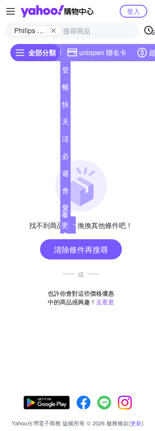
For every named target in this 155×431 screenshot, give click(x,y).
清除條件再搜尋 (81, 249)
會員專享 (65, 192)
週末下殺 (65, 175)
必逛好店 (65, 158)
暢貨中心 (65, 89)
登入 (133, 11)
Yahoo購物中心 (57, 11)
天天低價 (65, 123)
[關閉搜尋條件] (53, 30)
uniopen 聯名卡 (103, 52)
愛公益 (65, 209)
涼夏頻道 (65, 140)
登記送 (65, 71)
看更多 (65, 224)
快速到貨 (65, 106)
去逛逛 (105, 301)
